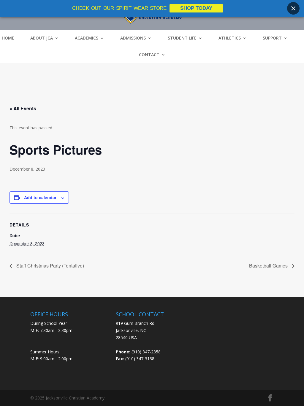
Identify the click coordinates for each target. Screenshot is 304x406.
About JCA (41, 38)
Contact (149, 55)
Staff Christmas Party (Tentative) (49, 265)
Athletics (229, 38)
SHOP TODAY (196, 8)
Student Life (182, 38)
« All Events (23, 108)
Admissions (133, 38)
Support (272, 38)
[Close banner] (293, 8)
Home (8, 38)
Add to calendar (40, 197)
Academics (86, 38)
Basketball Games (269, 265)
